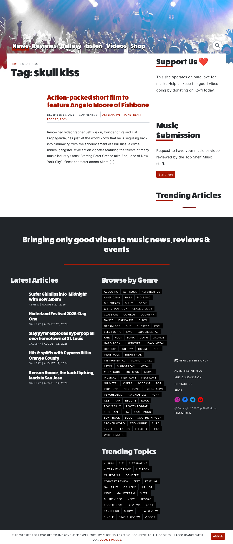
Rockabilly (112, 406)
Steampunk (138, 423)
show (128, 511)
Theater (141, 429)
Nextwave (148, 377)
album (109, 463)
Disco (143, 320)
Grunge (159, 337)
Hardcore (133, 343)
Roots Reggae (137, 406)
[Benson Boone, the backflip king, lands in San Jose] (20, 377)
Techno (124, 429)
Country (147, 314)
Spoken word (114, 423)
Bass (128, 297)
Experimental (148, 331)
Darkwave (126, 320)
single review (129, 517)
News (20, 45)
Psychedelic (113, 394)
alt (121, 463)
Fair (107, 337)
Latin (108, 366)
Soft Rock (112, 417)
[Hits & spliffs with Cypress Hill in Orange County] (20, 357)
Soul (128, 417)
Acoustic (111, 291)
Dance (108, 320)
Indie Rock (112, 354)
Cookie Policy (110, 539)
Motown (132, 372)
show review (148, 511)
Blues (129, 303)
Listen (93, 45)
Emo (129, 331)
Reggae (52, 119)
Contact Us (183, 384)
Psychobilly (137, 394)
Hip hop (110, 349)
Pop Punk (111, 389)
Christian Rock (115, 308)
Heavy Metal (155, 343)
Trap (156, 429)
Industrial (133, 354)
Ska (126, 412)
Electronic (112, 331)
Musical (110, 377)
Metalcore (112, 372)
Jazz (148, 360)
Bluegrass (112, 303)
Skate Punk (142, 412)
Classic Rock (142, 308)
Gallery (71, 45)
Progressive (154, 389)
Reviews (44, 45)
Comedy (130, 314)
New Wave (128, 377)
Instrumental (114, 360)
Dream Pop (112, 326)
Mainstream (131, 114)
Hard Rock (112, 343)
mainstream (125, 493)
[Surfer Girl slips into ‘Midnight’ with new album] (20, 299)
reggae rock (114, 505)
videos (150, 517)
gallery (130, 487)
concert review (116, 481)
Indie (156, 349)
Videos (116, 45)
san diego (111, 511)
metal (144, 493)
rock (149, 505)
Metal (144, 366)
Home (15, 64)
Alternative (111, 114)
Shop (137, 45)
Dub (129, 326)
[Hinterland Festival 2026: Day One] (20, 318)
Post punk (132, 389)
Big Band (143, 297)
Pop (159, 383)
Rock (64, 119)
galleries (111, 487)
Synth (108, 429)
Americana (112, 297)
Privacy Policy (183, 412)
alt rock (142, 469)
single (109, 517)
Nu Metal (111, 383)
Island (135, 360)
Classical (111, 314)
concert (132, 475)
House (143, 349)
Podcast (144, 383)
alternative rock (117, 469)
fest (137, 481)
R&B (107, 400)
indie (107, 493)
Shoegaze (111, 412)
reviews (135, 505)
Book (143, 303)
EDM (157, 326)
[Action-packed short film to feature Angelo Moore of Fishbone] (25, 111)
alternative (138, 463)
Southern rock (149, 417)
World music (114, 435)
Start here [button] (165, 174)
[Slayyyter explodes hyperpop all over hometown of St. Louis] (20, 338)
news (131, 499)
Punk (155, 394)
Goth (144, 337)
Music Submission (188, 377)
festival (151, 481)
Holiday (127, 349)
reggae (145, 499)
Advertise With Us (189, 370)
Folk (118, 337)
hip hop (147, 487)
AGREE (218, 536)
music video (113, 499)
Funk (131, 337)
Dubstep (143, 326)
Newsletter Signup (193, 360)
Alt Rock (130, 291)
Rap (117, 400)
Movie (148, 372)
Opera (127, 383)
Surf (155, 423)
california (112, 475)
